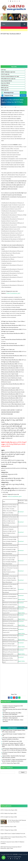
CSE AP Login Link (5, 74)
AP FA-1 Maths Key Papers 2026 (8, 813)
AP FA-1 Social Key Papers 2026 (8, 826)
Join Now (23, 92)
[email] (17, 858)
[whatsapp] (17, 1)
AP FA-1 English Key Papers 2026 (9, 817)
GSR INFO (15, 854)
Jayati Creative (17, 856)
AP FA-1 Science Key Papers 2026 (11, 763)
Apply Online (21, 599)
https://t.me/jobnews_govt (13, 293)
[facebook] (8, 1)
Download (21, 511)
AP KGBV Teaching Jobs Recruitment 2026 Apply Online (15, 710)
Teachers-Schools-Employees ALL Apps (10, 76)
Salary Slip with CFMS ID (6, 80)
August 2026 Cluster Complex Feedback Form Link (13, 833)
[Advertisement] (14, 50)
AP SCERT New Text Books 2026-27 (11, 33)
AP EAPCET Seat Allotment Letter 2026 (12, 741)
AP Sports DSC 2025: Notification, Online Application (13, 720)
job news (18, 107)
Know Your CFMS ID (5, 83)
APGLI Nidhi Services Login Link (8, 78)
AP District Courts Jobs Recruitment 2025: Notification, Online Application (13, 717)
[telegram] (10, 1)
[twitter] (15, 1)
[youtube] (13, 1)
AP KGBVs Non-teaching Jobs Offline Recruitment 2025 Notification (12, 713)
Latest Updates (12, 728)
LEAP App (3, 69)
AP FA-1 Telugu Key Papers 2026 (9, 830)
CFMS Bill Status (4, 85)
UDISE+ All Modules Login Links (8, 72)
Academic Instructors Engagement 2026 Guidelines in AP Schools (13, 706)
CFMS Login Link (4, 89)
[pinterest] (19, 1)
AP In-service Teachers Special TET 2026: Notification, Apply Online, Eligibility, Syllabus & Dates (13, 745)
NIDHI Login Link (4, 87)
